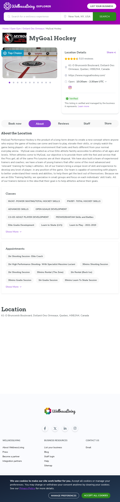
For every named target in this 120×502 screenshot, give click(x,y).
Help (46, 461)
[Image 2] (17, 82)
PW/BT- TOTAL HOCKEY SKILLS (83, 201)
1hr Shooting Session (19, 272)
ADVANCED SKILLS (18, 209)
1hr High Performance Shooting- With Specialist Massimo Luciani (41, 264)
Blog (46, 452)
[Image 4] (26, 82)
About (40, 124)
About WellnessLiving (13, 447)
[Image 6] (34, 82)
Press (5, 452)
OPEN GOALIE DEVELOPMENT (51, 209)
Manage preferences (63, 495)
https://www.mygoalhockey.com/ (86, 75)
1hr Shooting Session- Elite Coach (25, 256)
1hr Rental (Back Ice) (81, 272)
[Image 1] (13, 82)
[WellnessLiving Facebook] (45, 428)
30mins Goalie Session (19, 280)
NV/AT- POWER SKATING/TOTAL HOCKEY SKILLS (34, 201)
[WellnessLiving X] (55, 428)
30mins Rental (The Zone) (50, 272)
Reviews (63, 123)
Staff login (49, 456)
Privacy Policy (27, 488)
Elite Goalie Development (21, 225)
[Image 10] (50, 82)
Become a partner (11, 456)
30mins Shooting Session (95, 264)
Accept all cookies (96, 495)
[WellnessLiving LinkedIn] (65, 428)
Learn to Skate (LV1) (51, 225)
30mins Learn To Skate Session (81, 280)
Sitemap (48, 465)
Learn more (83, 106)
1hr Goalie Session (48, 280)
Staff (87, 123)
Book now (14, 123)
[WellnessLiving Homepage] (60, 411)
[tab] (15, 123)
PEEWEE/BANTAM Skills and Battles (74, 217)
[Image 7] (38, 82)
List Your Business (101, 6)
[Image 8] (42, 82)
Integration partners (12, 461)
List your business (53, 447)
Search (105, 16)
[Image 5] (30, 82)
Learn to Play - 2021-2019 (83, 225)
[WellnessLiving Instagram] (75, 428)
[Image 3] (21, 82)
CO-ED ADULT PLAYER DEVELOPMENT (28, 217)
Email (88, 447)
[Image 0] (9, 82)
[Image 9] (46, 82)
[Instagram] (70, 87)
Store (108, 123)
